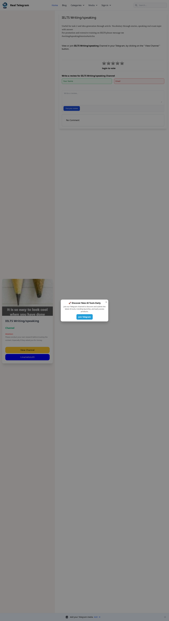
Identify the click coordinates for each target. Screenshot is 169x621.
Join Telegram (84, 317)
